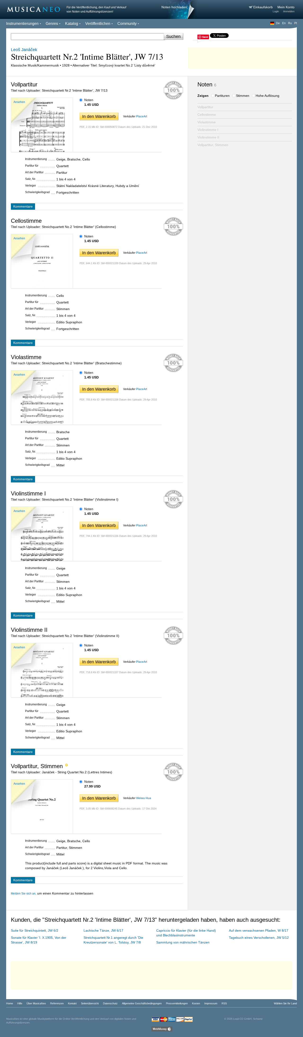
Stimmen (242, 95)
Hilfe (19, 1003)
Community (127, 24)
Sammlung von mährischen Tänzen (182, 942)
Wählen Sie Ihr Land (285, 1003)
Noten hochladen (174, 7)
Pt (295, 23)
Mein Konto (285, 7)
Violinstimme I (207, 130)
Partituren (222, 95)
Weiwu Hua (143, 798)
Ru (290, 23)
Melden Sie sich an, (23, 893)
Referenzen (57, 1003)
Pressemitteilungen (177, 1003)
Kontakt (72, 1003)
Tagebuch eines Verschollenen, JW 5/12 (259, 937)
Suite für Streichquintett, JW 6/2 (34, 930)
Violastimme (206, 122)
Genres (52, 24)
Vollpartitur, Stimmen (212, 145)
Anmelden (288, 11)
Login (276, 11)
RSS (224, 1003)
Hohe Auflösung (267, 95)
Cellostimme (206, 114)
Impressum (210, 1003)
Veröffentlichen (97, 24)
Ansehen (19, 102)
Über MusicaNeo (36, 1003)
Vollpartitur (205, 107)
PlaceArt (141, 116)
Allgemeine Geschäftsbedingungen (142, 1003)
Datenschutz (110, 1003)
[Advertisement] (242, 57)
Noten (88, 100)
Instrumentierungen (22, 24)
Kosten (196, 1003)
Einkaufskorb (263, 7)
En (284, 23)
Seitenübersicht (90, 1003)
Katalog (71, 24)
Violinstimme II (208, 137)
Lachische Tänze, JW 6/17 (103, 930)
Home (9, 1003)
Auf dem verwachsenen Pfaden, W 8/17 (258, 930)
